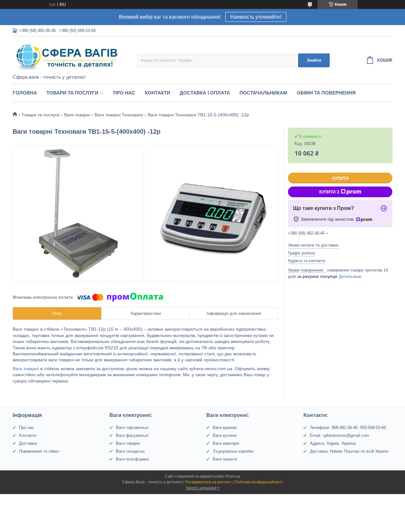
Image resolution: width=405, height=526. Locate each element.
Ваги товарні (77, 114)
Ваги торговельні (132, 427)
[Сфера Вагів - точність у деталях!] (68, 56)
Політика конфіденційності (258, 482)
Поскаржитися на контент (208, 482)
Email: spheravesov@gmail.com (339, 435)
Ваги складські (130, 451)
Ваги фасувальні (132, 435)
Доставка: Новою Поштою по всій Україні (349, 451)
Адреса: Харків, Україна (333, 443)
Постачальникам (263, 92)
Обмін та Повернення (326, 92)
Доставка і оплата (205, 92)
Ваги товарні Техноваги (119, 114)
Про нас (124, 92)
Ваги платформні (132, 459)
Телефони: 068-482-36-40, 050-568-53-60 (348, 427)
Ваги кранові (225, 427)
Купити (340, 178)
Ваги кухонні (225, 435)
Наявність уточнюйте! (255, 17)
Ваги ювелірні (226, 443)
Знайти (314, 60)
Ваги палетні (225, 459)
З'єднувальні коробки (233, 451)
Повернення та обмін (39, 451)
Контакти (157, 92)
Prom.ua (233, 476)
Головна (25, 92)
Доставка (28, 443)
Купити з (329, 192)
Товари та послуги (72, 92)
